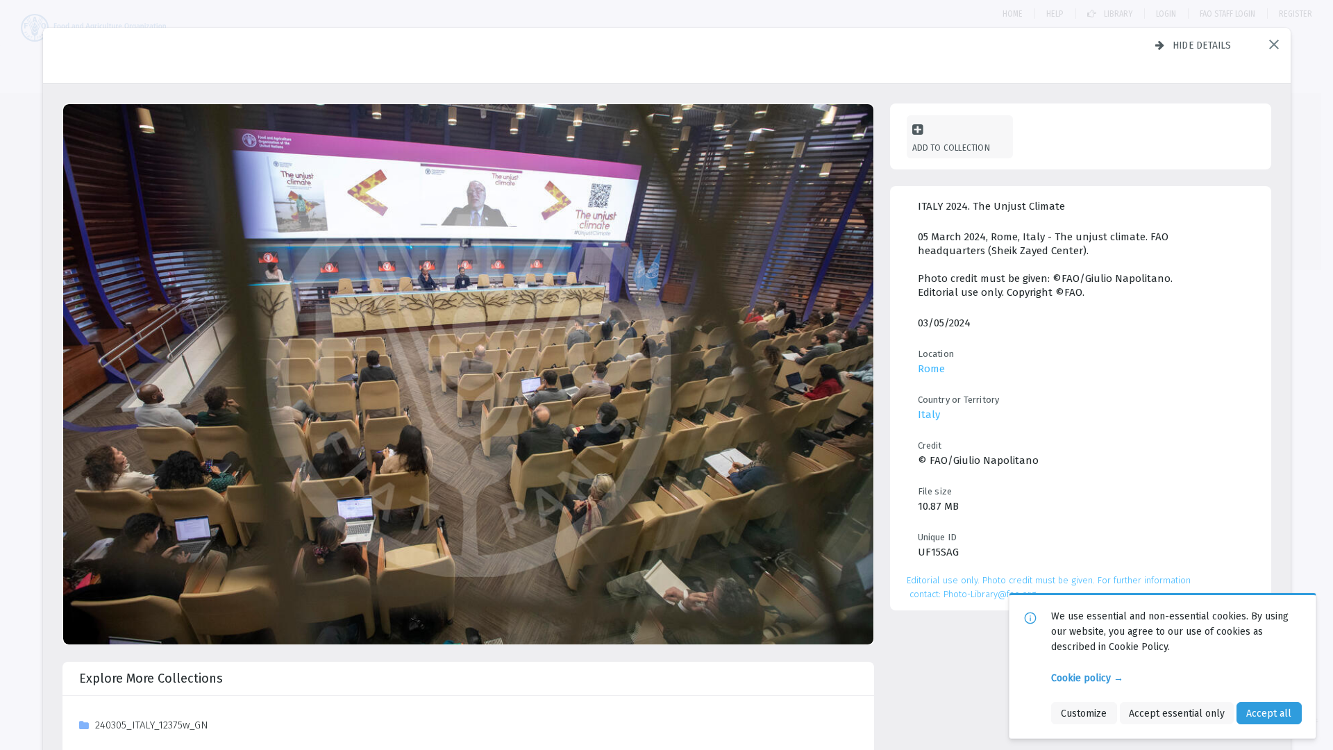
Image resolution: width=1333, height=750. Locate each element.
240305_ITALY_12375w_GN (151, 725)
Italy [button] (929, 414)
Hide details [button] (1202, 45)
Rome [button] (931, 368)
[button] (1274, 44)
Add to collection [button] (951, 147)
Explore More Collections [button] (151, 678)
